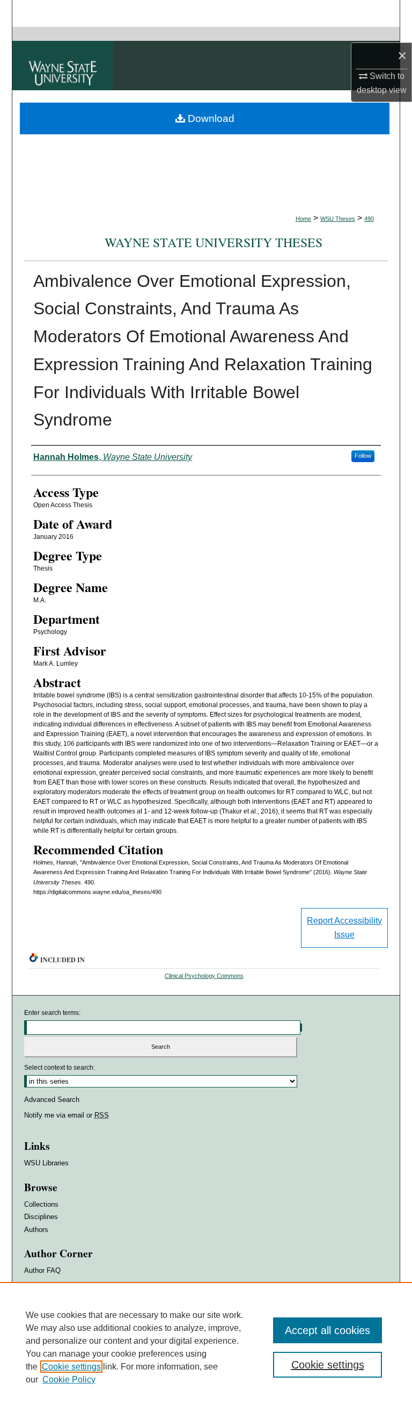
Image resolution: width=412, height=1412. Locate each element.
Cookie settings (71, 1366)
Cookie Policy (68, 1379)
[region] (206, 1347)
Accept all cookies (327, 1330)
